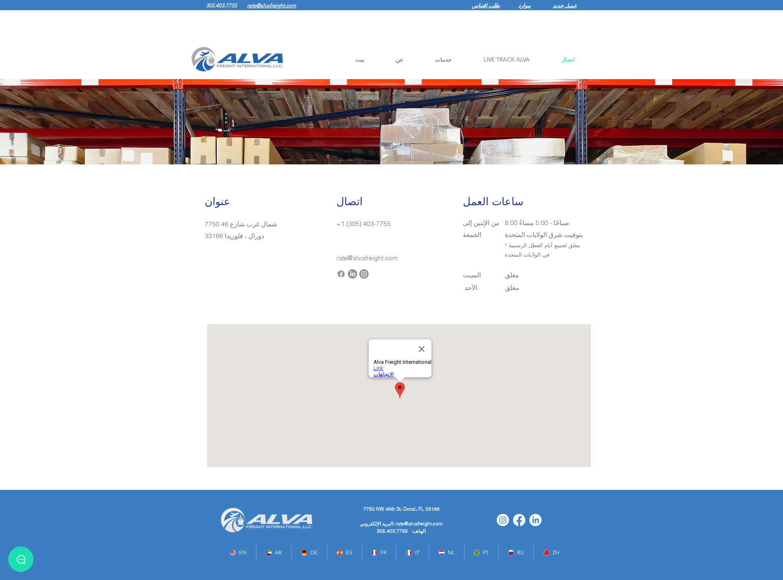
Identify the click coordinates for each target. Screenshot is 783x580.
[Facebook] (341, 274)
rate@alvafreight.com (419, 523)
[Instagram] (364, 274)
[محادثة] (20, 559)
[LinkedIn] (352, 274)
